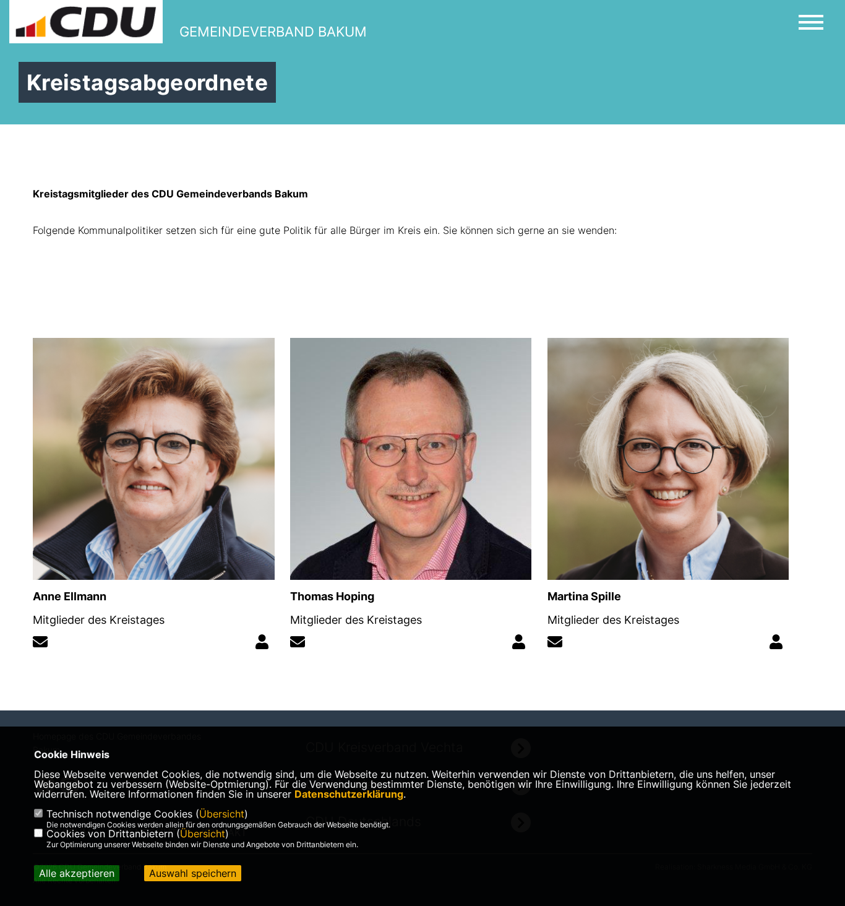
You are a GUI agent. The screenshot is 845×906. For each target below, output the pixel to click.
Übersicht (221, 814)
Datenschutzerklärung (348, 794)
